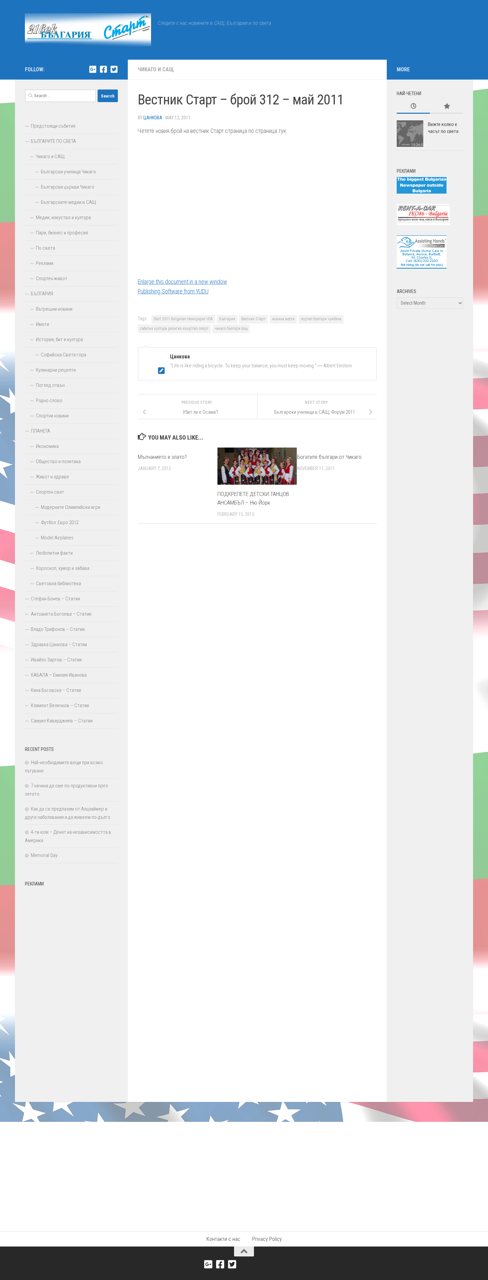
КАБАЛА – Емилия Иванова (59, 675)
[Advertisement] (71, 989)
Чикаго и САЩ (156, 69)
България (227, 319)
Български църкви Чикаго (67, 187)
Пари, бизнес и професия (62, 233)
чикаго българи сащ (231, 328)
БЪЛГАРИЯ (42, 294)
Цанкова (152, 117)
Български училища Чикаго (68, 172)
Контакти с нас (223, 1239)
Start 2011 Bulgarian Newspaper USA (183, 319)
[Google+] (93, 69)
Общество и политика (58, 461)
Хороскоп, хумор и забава (62, 568)
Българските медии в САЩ (68, 202)
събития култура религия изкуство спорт (174, 328)
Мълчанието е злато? (162, 457)
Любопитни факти (54, 553)
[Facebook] (103, 69)
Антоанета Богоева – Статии (61, 614)
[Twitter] (114, 69)
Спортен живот (51, 278)
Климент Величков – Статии (60, 705)
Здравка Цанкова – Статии (59, 644)
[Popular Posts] (446, 106)
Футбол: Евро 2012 (59, 522)
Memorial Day (44, 855)
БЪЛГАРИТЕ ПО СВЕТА (53, 141)
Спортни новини (52, 416)
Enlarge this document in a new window (182, 281)
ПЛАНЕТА (40, 431)
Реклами (44, 263)
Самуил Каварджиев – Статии (62, 721)
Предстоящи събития (53, 126)
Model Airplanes (57, 538)
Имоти (42, 324)
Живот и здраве (52, 477)
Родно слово (49, 400)
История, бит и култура (59, 339)
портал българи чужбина (321, 319)
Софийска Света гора (63, 355)
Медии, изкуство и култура (63, 217)
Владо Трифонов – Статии (58, 629)
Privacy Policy (267, 1239)
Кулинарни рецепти (56, 370)
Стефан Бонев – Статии (55, 599)
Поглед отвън (50, 385)
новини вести (283, 319)
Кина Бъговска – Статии (56, 690)
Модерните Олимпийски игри (70, 507)
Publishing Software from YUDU (173, 291)
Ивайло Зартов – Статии (56, 660)
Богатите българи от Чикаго (329, 457)
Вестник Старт (253, 319)
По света (45, 248)
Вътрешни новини (54, 309)
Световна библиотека (58, 583)
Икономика (47, 446)
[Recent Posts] (413, 106)
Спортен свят (50, 492)
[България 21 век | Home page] (88, 29)
